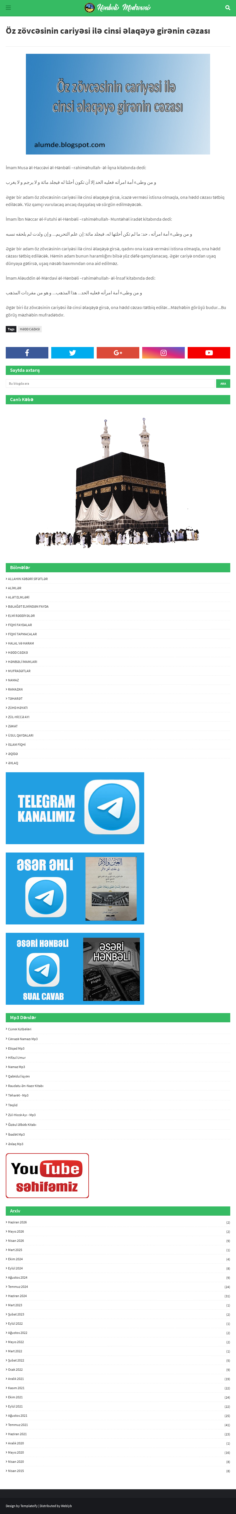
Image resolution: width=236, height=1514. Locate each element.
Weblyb (66, 1506)
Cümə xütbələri (19, 1029)
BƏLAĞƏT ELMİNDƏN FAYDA (28, 606)
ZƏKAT (13, 726)
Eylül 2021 (119, 1406)
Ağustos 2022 (119, 1332)
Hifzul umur (17, 1057)
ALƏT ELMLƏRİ (18, 597)
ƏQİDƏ (13, 754)
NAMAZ (13, 680)
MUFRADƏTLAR (19, 671)
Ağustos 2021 (119, 1415)
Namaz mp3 (16, 1067)
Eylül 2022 (119, 1323)
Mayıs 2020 (119, 1452)
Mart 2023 (119, 1305)
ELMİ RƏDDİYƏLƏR (21, 615)
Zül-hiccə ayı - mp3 (22, 1115)
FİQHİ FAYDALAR (20, 625)
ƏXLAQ (13, 763)
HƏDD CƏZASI (30, 329)
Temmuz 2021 (119, 1425)
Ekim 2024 (119, 1259)
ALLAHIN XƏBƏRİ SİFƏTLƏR (28, 579)
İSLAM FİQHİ (17, 744)
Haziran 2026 (119, 1222)
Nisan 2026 (119, 1240)
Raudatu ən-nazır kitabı (25, 1086)
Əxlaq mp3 (15, 1144)
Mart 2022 (119, 1351)
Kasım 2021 (119, 1388)
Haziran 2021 (119, 1434)
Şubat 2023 (119, 1314)
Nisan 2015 (119, 1471)
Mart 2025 (119, 1250)
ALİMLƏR (14, 588)
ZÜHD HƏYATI (18, 707)
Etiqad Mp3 (16, 1048)
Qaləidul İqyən (19, 1076)
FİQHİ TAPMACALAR (22, 634)
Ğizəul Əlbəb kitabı (22, 1124)
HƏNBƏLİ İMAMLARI (22, 661)
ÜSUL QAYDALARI (20, 735)
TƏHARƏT (15, 698)
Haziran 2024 (119, 1296)
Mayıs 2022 (119, 1342)
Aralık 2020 (119, 1443)
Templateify (29, 1506)
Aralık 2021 (119, 1378)
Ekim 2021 (119, 1397)
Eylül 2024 (119, 1268)
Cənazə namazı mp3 (23, 1039)
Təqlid (13, 1105)
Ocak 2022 (119, 1369)
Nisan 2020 (119, 1461)
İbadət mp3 (16, 1134)
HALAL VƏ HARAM (21, 643)
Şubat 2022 (119, 1360)
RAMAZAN (15, 689)
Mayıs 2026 (119, 1231)
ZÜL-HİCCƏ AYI (18, 717)
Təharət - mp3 (18, 1095)
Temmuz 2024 (119, 1286)
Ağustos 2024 (119, 1277)
